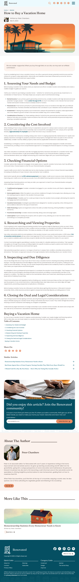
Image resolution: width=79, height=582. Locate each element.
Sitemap (24, 563)
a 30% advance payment (30, 176)
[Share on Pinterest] (20, 351)
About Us (6, 563)
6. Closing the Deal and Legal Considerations (18, 338)
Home (6, 10)
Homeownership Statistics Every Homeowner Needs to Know (24, 361)
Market (12, 10)
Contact (6, 565)
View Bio (8, 486)
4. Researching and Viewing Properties (16, 333)
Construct (44, 563)
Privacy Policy (8, 568)
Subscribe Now (63, 421)
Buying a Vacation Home (12, 341)
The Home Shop (64, 565)
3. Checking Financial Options (13, 330)
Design (43, 565)
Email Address (11, 417)
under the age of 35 (34, 101)
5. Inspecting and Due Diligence (14, 336)
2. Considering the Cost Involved (14, 327)
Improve (43, 568)
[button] (73, 3)
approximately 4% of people (18, 132)
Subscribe (25, 565)
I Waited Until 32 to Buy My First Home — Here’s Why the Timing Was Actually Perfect (31, 368)
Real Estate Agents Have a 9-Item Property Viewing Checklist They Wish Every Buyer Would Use (35, 365)
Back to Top (67, 554)
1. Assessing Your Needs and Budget (15, 325)
